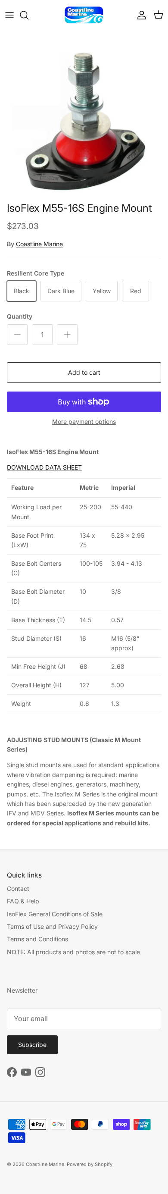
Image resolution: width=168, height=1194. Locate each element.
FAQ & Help (23, 901)
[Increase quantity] (67, 334)
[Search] (28, 15)
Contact (18, 888)
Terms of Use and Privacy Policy (52, 926)
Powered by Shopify (89, 1164)
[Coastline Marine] (84, 14)
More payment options (84, 421)
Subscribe (32, 1044)
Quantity (19, 316)
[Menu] (9, 15)
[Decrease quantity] (17, 334)
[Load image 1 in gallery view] (84, 118)
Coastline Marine (39, 244)
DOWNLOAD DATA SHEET (44, 467)
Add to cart (84, 372)
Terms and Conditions (37, 939)
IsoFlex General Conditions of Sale (55, 914)
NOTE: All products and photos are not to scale (73, 952)
